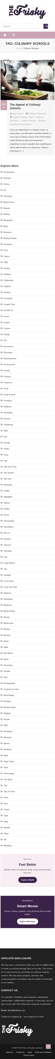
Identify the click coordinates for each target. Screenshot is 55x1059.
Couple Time (9, 304)
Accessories (9, 172)
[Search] (45, 26)
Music (6, 641)
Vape (6, 821)
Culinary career (27, 117)
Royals (7, 719)
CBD (6, 262)
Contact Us (20, 1052)
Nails (6, 647)
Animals (7, 178)
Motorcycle (8, 623)
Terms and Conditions (43, 1052)
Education (42, 113)
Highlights (8, 497)
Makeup (7, 593)
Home (6, 515)
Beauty (7, 208)
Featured (8, 382)
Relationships (10, 707)
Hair (5, 461)
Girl (5, 437)
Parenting (8, 665)
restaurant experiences (20, 124)
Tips (5, 785)
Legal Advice (9, 563)
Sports (6, 743)
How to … (8, 533)
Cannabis (8, 244)
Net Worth (8, 653)
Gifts (6, 431)
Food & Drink (9, 394)
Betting (7, 214)
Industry (7, 539)
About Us (9, 1052)
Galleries (8, 406)
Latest (29, 1052)
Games (7, 418)
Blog (6, 226)
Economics (8, 346)
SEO (6, 725)
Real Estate (9, 695)
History (7, 503)
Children (7, 274)
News (6, 659)
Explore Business (27, 921)
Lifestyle (7, 575)
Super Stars (9, 761)
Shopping (8, 731)
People (7, 671)
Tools (6, 797)
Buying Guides (10, 238)
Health (6, 491)
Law (5, 557)
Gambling (8, 412)
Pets (6, 677)
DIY (5, 340)
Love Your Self (10, 587)
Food (6, 388)
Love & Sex (9, 581)
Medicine (8, 605)
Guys (6, 455)
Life (5, 569)
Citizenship (8, 280)
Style (6, 755)
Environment (9, 364)
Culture (7, 328)
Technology (9, 773)
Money (7, 617)
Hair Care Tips (10, 467)
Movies (7, 629)
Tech (6, 767)
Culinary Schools (28, 120)
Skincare (7, 737)
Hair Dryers (9, 473)
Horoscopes (9, 521)
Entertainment (10, 358)
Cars (6, 250)
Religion (7, 713)
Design (7, 334)
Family (7, 370)
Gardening (8, 424)
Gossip (7, 443)
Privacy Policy (29, 1055)
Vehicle (7, 827)
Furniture (8, 400)
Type (6, 815)
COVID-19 (8, 310)
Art (5, 190)
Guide (6, 449)
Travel (6, 809)
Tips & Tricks (9, 791)
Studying (7, 749)
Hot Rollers (9, 527)
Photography (9, 683)
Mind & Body (9, 611)
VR (5, 839)
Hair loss (7, 479)
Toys (6, 803)
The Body (8, 779)
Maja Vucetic (18, 113)
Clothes (7, 292)
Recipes (7, 701)
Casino (7, 256)
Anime (6, 184)
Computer (8, 298)
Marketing (8, 599)
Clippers (7, 286)
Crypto (7, 322)
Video (6, 833)
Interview (8, 551)
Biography (8, 220)
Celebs (7, 268)
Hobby (6, 509)
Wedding (8, 845)
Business (8, 232)
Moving (7, 635)
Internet (7, 545)
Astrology (8, 196)
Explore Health (27, 880)
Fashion (7, 376)
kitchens (42, 120)
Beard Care (9, 202)
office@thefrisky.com (16, 1010)
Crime (6, 316)
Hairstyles (8, 485)
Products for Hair (11, 689)
